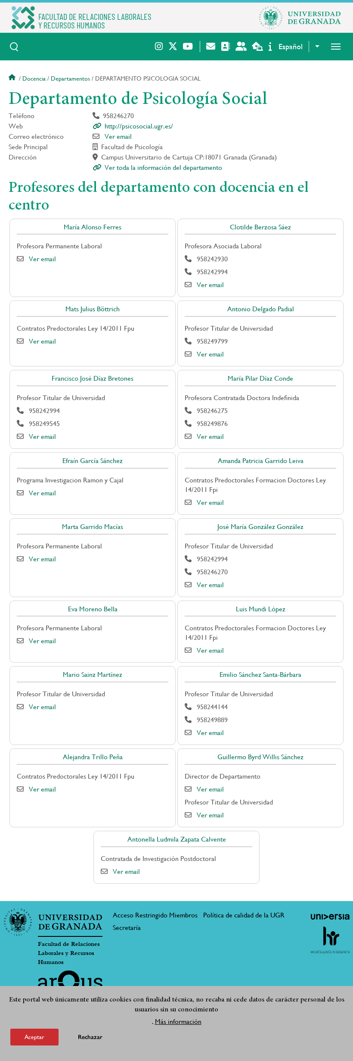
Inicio (13, 78)
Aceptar (34, 1036)
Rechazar (90, 1037)
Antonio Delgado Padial (260, 309)
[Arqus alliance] (70, 984)
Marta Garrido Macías (92, 527)
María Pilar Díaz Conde (260, 378)
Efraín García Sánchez (92, 461)
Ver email (118, 136)
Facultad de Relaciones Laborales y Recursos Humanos (69, 953)
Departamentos (70, 78)
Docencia (34, 78)
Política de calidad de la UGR (244, 915)
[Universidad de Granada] (300, 17)
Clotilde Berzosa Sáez (260, 227)
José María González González (260, 527)
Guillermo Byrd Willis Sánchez (260, 757)
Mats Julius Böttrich (92, 309)
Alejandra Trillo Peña (93, 757)
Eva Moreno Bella (93, 609)
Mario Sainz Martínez (92, 674)
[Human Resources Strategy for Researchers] (330, 939)
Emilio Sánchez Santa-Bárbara (260, 674)
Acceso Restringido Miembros (155, 915)
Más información (178, 1021)
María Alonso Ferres (92, 227)
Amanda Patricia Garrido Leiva (260, 461)
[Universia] (330, 916)
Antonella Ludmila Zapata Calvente (176, 839)
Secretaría (127, 927)
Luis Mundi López (260, 609)
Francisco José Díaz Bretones (92, 378)
